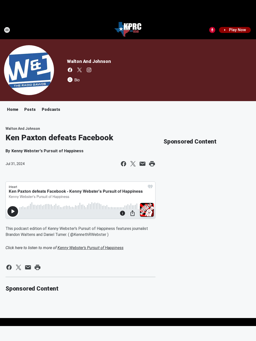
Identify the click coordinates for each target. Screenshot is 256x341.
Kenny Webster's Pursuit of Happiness (91, 247)
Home (12, 109)
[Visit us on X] (79, 70)
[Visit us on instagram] (89, 70)
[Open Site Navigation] (7, 30)
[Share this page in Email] (142, 163)
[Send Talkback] (212, 30)
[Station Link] (128, 30)
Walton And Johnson (89, 61)
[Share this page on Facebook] (123, 163)
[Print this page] (152, 163)
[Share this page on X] (133, 163)
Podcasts (51, 109)
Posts (30, 109)
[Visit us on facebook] (70, 70)
